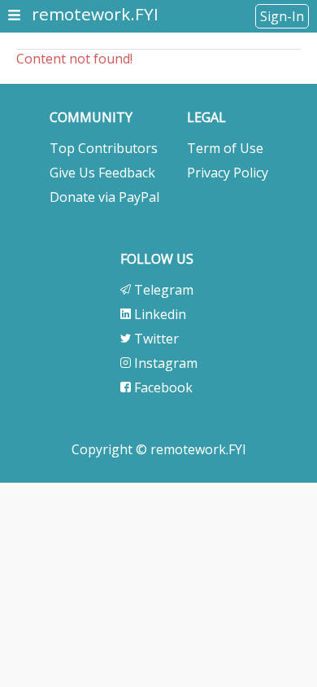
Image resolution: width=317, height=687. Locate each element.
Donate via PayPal (104, 197)
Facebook (162, 387)
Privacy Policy (227, 173)
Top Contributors (104, 148)
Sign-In (282, 16)
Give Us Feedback (102, 173)
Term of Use (225, 148)
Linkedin (158, 314)
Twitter (155, 339)
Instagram (164, 363)
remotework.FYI (95, 13)
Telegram (162, 290)
